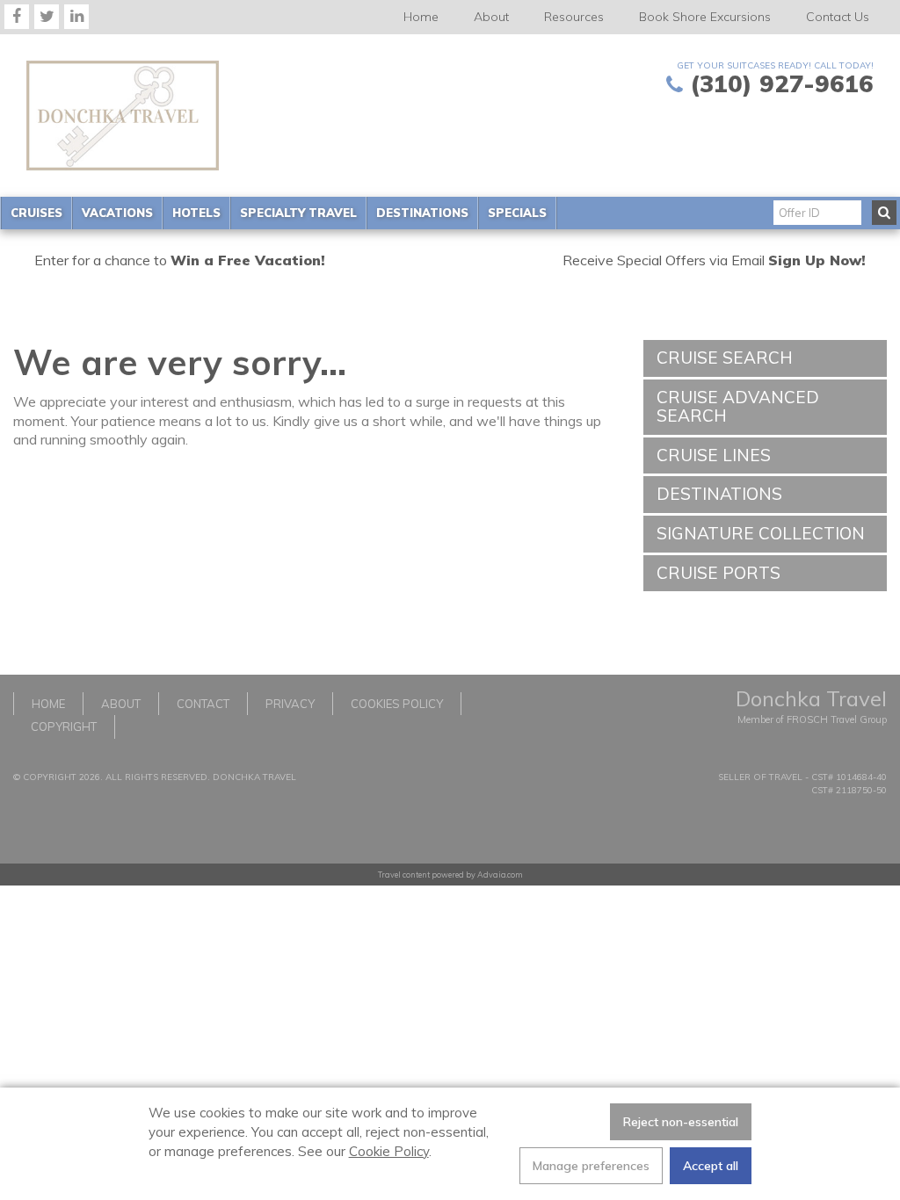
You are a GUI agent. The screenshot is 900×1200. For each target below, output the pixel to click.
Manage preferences (591, 1166)
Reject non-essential (680, 1122)
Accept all (710, 1166)
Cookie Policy (389, 1151)
